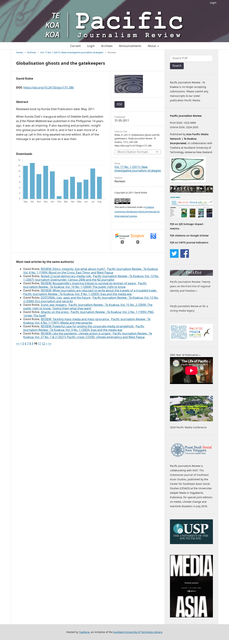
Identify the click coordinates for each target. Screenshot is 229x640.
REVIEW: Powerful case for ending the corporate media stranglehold (87, 326)
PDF (119, 104)
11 (39, 343)
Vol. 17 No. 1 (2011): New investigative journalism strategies (71, 52)
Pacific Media (192, 100)
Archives (107, 46)
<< (17, 343)
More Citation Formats (133, 152)
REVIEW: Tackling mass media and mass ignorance (75, 319)
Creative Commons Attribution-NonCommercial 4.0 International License (137, 211)
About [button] (152, 46)
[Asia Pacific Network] (188, 181)
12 (43, 343)
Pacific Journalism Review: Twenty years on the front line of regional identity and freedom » (190, 286)
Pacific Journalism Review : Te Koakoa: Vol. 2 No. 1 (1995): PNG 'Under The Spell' (88, 313)
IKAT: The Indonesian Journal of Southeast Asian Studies (189, 475)
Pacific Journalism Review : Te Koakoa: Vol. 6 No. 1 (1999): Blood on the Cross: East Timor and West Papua (90, 270)
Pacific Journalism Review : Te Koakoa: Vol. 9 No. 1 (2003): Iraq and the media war (77, 294)
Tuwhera (84, 632)
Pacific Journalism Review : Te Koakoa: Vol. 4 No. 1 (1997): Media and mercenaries (86, 321)
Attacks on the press (55, 312)
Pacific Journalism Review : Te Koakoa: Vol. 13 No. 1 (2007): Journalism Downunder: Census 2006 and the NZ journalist (91, 278)
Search (176, 65)
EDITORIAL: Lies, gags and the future (66, 298)
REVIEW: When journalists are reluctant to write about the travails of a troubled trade (99, 290)
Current (75, 46)
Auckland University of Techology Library (137, 632)
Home (19, 52)
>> (49, 343)
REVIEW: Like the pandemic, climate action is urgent (76, 333)
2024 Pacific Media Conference (188, 427)
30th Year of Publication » (185, 355)
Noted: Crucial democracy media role (66, 276)
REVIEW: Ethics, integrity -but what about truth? (73, 269)
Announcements (130, 46)
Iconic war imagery (54, 305)
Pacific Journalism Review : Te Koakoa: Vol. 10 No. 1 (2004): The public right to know (85, 285)
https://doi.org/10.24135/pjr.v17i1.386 (48, 87)
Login (213, 2)
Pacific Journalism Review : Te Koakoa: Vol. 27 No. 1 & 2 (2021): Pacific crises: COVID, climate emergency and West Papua (87, 335)
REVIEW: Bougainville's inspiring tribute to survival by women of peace (89, 283)
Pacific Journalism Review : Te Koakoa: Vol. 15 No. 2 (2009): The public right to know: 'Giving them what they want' (87, 306)
